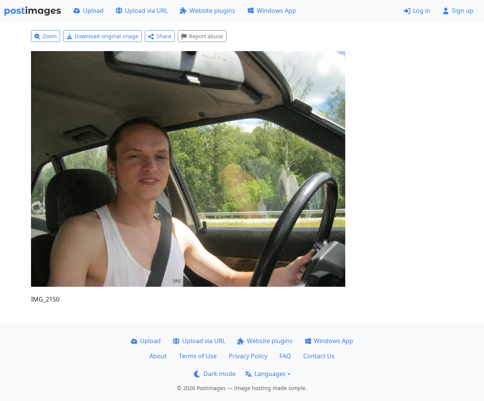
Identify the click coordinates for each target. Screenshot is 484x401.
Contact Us (319, 356)
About (158, 356)
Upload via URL (146, 10)
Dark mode (219, 374)
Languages (270, 374)
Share (164, 36)
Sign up (462, 10)
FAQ (285, 356)
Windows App (276, 10)
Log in (421, 10)
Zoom (50, 36)
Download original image (106, 36)
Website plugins (212, 10)
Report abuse (206, 36)
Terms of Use (198, 356)
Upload (93, 10)
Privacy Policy (248, 356)
